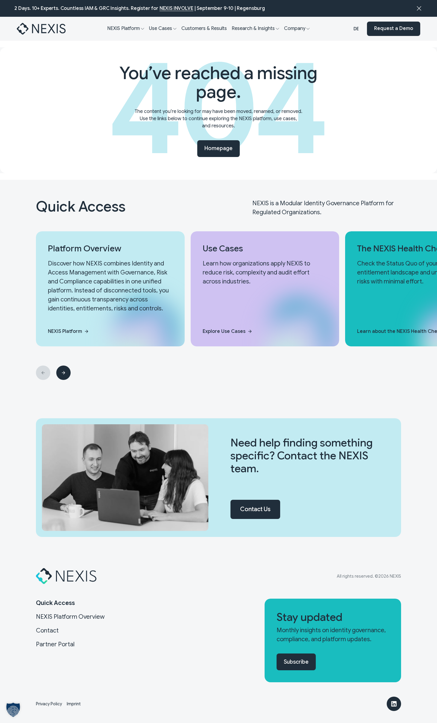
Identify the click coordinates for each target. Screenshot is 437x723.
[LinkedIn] (394, 704)
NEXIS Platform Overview (70, 617)
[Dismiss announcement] (419, 8)
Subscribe (296, 662)
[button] (13, 710)
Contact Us (255, 509)
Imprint (74, 704)
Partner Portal (55, 644)
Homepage (218, 148)
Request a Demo (393, 29)
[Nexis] (41, 29)
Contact (47, 630)
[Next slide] (63, 373)
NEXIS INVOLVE (176, 8)
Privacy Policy (49, 704)
